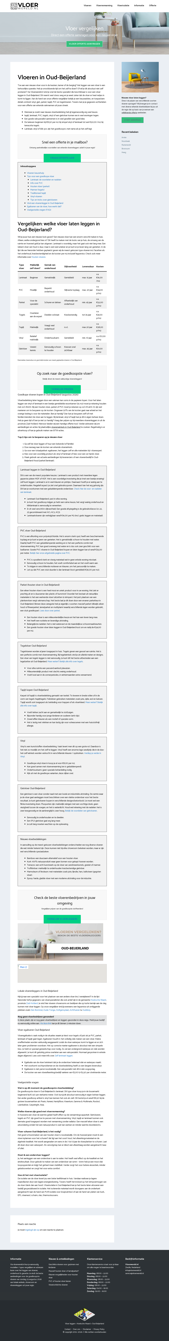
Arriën (124, 137)
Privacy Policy (99, 1329)
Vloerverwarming (104, 5)
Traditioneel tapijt (38, 193)
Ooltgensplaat (62, 1010)
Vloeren (87, 5)
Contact (68, 1329)
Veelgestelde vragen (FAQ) (39, 210)
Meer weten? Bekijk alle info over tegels (65, 661)
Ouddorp (86, 1010)
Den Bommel (37, 1010)
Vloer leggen (70, 1323)
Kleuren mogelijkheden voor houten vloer (63, 1276)
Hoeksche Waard (98, 1000)
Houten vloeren (39, 257)
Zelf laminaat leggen (64, 1056)
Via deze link (46, 1023)
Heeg (124, 152)
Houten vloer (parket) (40, 186)
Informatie (139, 5)
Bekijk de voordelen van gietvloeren (81, 811)
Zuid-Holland (32, 1003)
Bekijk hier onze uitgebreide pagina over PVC (50, 553)
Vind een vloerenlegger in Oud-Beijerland (45, 203)
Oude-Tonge (49, 1010)
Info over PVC (36, 183)
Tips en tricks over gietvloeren (43, 200)
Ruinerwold (126, 145)
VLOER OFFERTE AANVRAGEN (84, 44)
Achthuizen (75, 1010)
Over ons (76, 1329)
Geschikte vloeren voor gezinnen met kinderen (64, 1266)
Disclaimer (87, 1329)
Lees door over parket (50, 611)
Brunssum (126, 148)
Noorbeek (126, 141)
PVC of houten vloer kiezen (60, 1281)
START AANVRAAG (132, 120)
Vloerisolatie (123, 5)
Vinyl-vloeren (36, 196)
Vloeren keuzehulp (35, 173)
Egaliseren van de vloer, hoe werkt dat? (44, 206)
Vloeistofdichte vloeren (58, 1285)
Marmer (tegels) (37, 190)
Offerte (152, 5)
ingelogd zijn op (32, 1230)
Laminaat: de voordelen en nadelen (45, 180)
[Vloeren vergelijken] (24, 6)
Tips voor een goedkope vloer (40, 176)
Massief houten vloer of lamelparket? (64, 1271)
